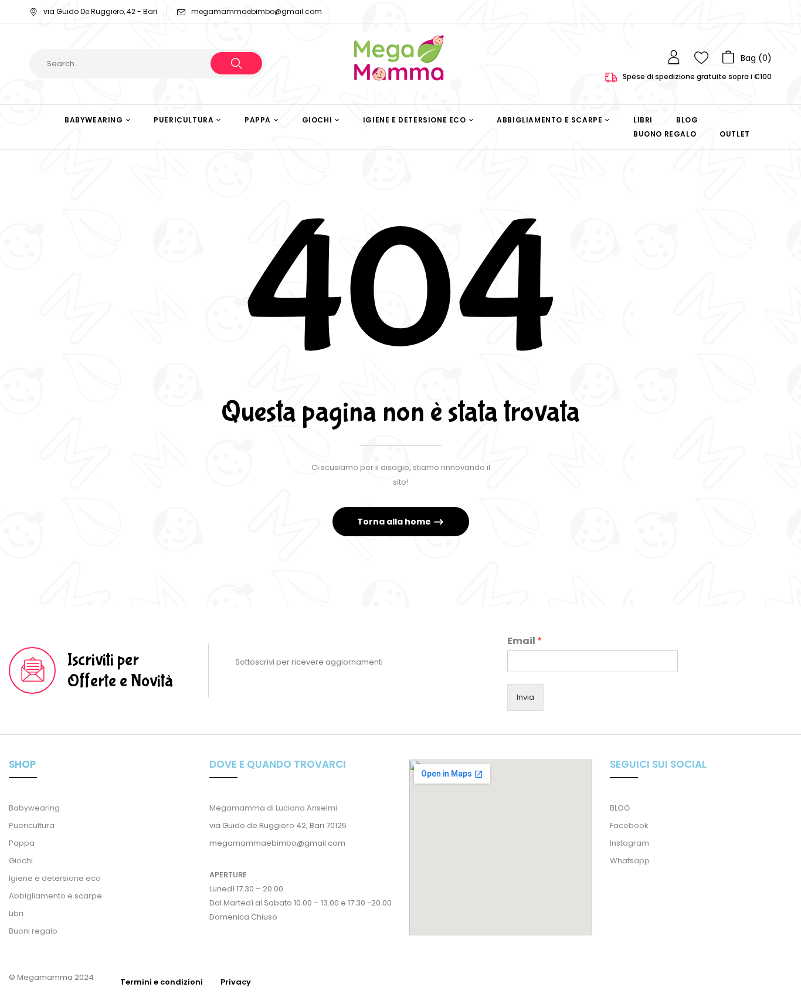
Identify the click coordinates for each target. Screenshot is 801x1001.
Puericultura (32, 825)
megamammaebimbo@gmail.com (256, 11)
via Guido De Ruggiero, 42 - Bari (100, 11)
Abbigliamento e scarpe (55, 895)
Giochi (21, 860)
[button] (747, 57)
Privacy (235, 982)
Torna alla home (395, 521)
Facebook (629, 825)
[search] (236, 63)
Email (524, 641)
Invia (525, 697)
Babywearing (34, 807)
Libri (16, 913)
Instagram (629, 843)
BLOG (620, 807)
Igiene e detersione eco (55, 878)
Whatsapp (630, 860)
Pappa (22, 843)
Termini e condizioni (161, 982)
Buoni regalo (33, 931)
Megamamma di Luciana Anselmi (273, 807)
